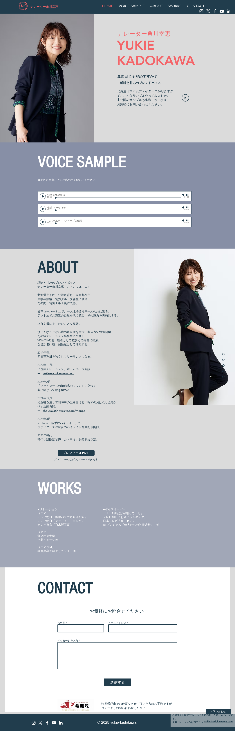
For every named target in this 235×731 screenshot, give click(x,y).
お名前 (61, 622)
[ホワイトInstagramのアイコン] (201, 11)
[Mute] (183, 195)
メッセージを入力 (67, 640)
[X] (208, 11)
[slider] (187, 195)
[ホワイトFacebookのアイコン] (215, 11)
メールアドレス (117, 622)
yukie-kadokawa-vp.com (58, 373)
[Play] (185, 98)
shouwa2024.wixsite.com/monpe (64, 410)
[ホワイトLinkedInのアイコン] (228, 11)
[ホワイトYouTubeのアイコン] (221, 11)
